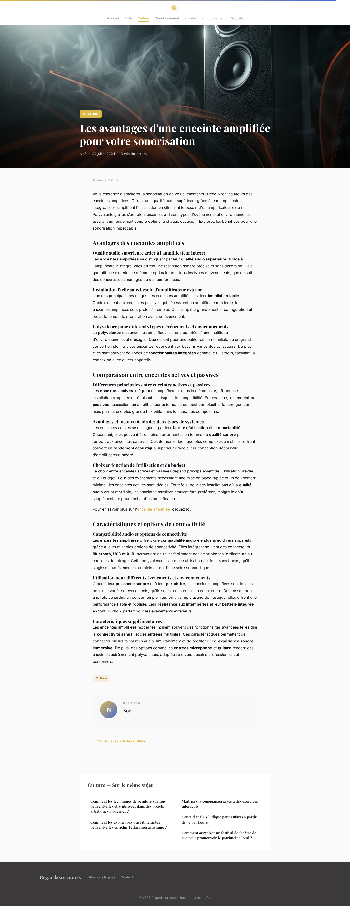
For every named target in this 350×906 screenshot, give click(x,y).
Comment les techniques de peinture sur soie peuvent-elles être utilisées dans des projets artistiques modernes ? (128, 806)
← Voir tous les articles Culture (119, 741)
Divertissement (167, 18)
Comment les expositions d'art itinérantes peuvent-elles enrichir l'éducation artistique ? (128, 824)
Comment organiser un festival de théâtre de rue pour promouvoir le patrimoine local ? (219, 835)
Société (237, 18)
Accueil (113, 18)
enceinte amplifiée (153, 509)
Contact (127, 877)
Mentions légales (102, 877)
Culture (143, 18)
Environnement (213, 18)
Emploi (190, 18)
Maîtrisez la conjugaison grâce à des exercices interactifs (220, 804)
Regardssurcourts (60, 877)
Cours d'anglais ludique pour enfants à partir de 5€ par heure (219, 819)
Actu (128, 18)
